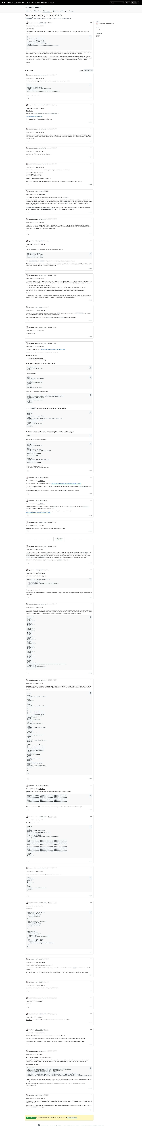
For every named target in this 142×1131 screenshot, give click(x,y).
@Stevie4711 (29, 111)
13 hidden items (59, 538)
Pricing (52, 2)
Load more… (59, 539)
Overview (29, 11)
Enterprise (44, 2)
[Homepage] (3, 2)
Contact (77, 1125)
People (72, 11)
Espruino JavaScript (35, 7)
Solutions (17, 2)
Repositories (38, 11)
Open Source (35, 2)
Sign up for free (31, 1117)
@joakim (41, 549)
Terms (51, 1125)
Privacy (55, 1125)
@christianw (29, 506)
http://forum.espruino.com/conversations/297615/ (38, 512)
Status (64, 1125)
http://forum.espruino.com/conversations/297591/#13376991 (66, 483)
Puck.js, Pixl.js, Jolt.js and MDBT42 (62, 18)
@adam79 (28, 791)
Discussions (48, 11)
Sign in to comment (72, 1117)
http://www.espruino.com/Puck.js (34, 116)
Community (69, 1125)
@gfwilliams (30, 28)
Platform (9, 2)
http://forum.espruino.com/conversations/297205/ (53, 349)
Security (60, 1125)
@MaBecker (42, 108)
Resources (25, 2)
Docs (73, 1125)
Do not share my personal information (96, 1125)
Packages (64, 11)
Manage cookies (83, 1125)
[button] (91, 22)
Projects (57, 11)
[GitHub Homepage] (39, 1125)
